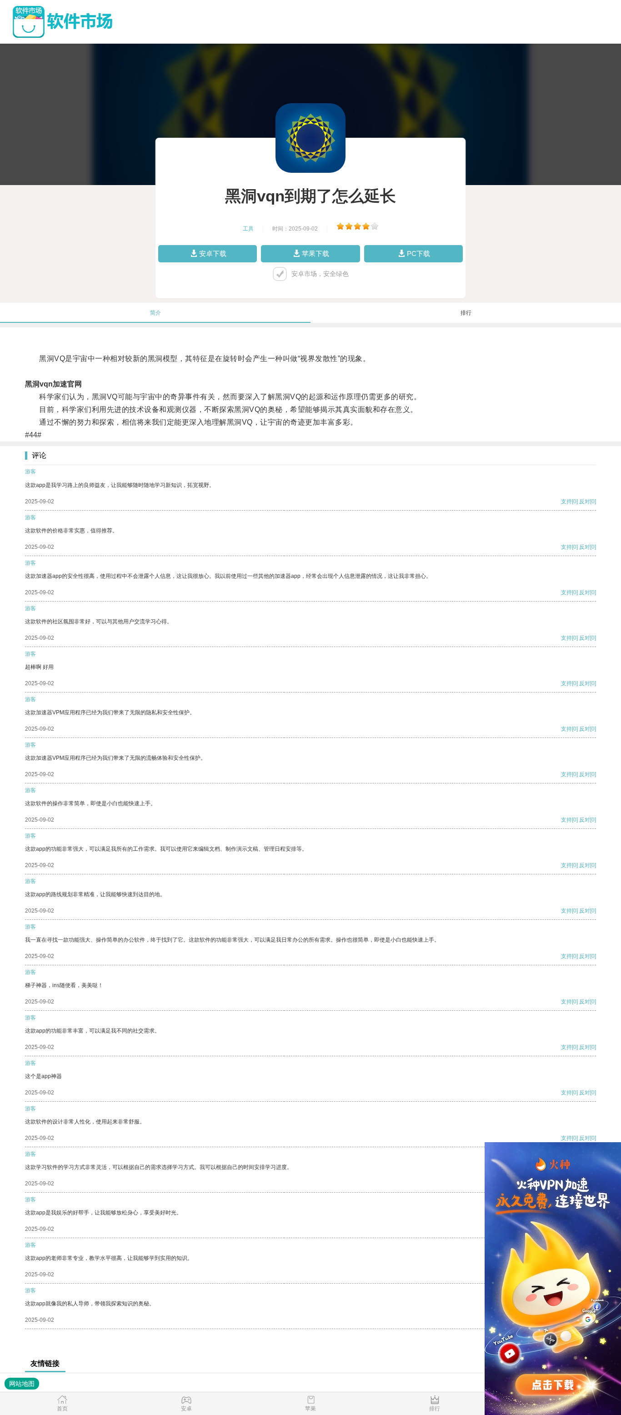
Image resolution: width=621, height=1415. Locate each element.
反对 (584, 501)
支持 (566, 501)
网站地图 (22, 1383)
